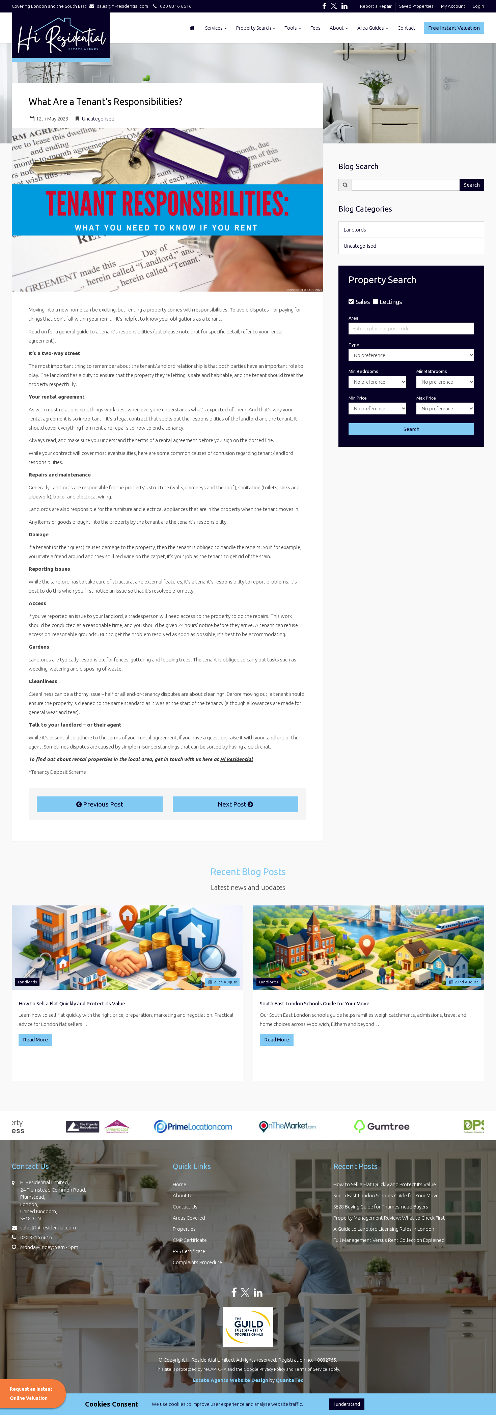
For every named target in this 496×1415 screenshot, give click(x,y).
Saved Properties (416, 6)
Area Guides (371, 28)
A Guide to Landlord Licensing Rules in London (383, 1229)
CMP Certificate (190, 1240)
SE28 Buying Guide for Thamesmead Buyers (380, 1206)
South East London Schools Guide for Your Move (314, 1003)
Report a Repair (376, 6)
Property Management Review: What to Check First (389, 1218)
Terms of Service (311, 1369)
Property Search (254, 28)
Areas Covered (189, 1218)
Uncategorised (98, 118)
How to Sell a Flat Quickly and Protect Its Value (72, 1003)
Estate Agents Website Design (230, 1380)
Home (179, 1184)
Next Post (233, 804)
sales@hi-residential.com (122, 6)
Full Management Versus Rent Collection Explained (389, 1240)
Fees (315, 28)
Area (353, 318)
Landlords (355, 230)
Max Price (426, 398)
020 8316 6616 (174, 6)
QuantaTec (289, 1380)
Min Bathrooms (431, 371)
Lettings (391, 301)
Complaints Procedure (197, 1262)
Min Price (358, 398)
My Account (453, 6)
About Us (183, 1195)
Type (354, 344)
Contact (406, 28)
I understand (347, 1404)
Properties (184, 1229)
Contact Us (185, 1206)
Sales (362, 301)
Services (214, 28)
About (337, 28)
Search (472, 185)
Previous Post (102, 804)
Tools (291, 28)
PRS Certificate (189, 1251)
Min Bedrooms (363, 371)
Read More (35, 1039)
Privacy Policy (272, 1369)
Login (478, 6)
